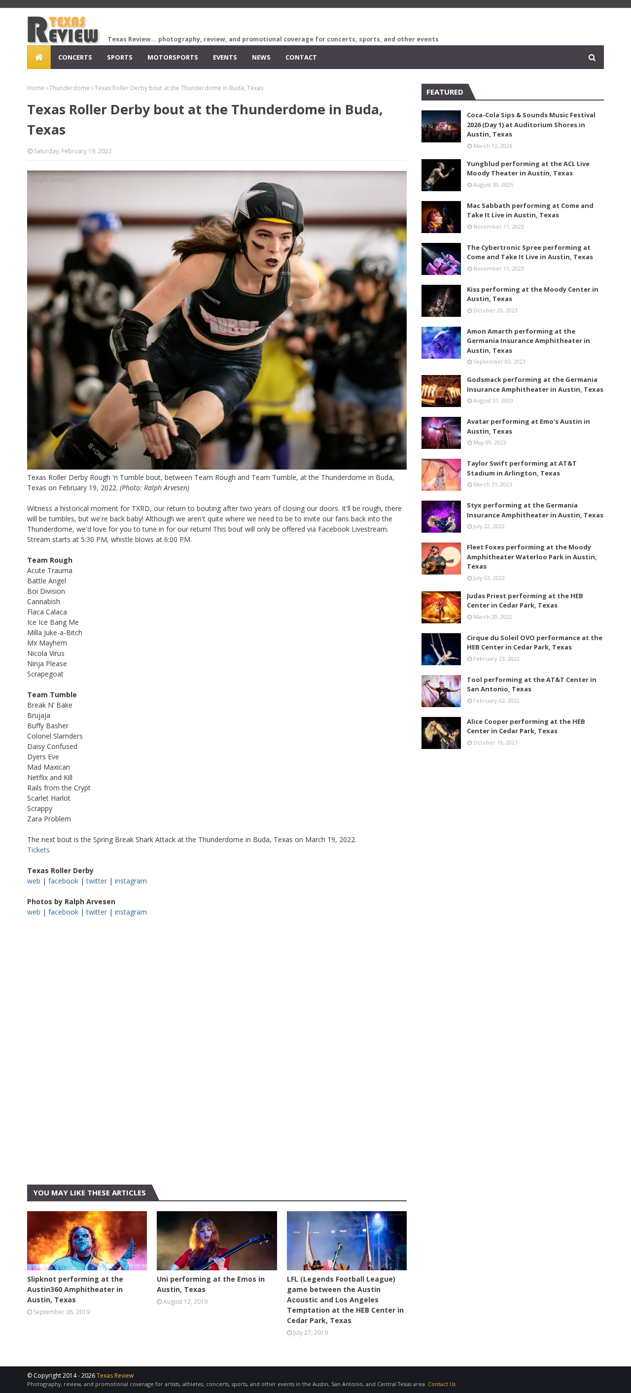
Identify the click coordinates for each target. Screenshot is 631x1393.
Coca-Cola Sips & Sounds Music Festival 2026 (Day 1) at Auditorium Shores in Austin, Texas (531, 124)
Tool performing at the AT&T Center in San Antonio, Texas (531, 684)
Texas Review (115, 1375)
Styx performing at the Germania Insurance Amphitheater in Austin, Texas (535, 510)
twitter (96, 880)
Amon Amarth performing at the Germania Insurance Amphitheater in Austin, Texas (528, 341)
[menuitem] (39, 57)
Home (35, 88)
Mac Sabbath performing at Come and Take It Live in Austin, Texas (530, 210)
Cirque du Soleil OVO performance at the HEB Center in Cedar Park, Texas (534, 642)
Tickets (38, 849)
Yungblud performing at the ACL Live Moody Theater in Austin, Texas (528, 168)
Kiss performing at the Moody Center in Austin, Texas (532, 294)
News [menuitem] (261, 57)
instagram (131, 880)
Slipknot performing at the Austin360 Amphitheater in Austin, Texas (75, 1289)
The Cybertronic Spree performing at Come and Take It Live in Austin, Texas (530, 252)
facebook (63, 880)
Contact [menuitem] (301, 57)
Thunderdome (69, 88)
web (33, 880)
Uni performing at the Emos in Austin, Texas (211, 1284)
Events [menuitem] (225, 57)
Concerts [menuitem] (75, 57)
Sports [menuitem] (120, 57)
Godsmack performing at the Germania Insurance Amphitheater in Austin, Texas (535, 384)
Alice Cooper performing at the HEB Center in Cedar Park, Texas (526, 726)
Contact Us (442, 1384)
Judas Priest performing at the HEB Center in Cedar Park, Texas (525, 600)
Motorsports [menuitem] (172, 57)
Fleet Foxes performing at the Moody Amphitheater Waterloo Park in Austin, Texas (532, 557)
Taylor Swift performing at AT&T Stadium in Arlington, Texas (522, 468)
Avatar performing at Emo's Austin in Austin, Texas (528, 426)
